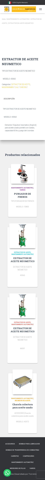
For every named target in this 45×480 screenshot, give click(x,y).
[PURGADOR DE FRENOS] (22, 174)
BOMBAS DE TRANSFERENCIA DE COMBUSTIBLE (22, 450)
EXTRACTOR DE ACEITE (20, 84)
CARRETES (15, 456)
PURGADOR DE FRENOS (22, 195)
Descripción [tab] (9, 99)
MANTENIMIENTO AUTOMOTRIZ (18, 19)
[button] (7, 473)
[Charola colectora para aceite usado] (22, 381)
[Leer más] (33, 212)
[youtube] (30, 3)
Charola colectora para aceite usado (22, 406)
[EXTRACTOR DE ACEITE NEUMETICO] (22, 235)
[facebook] (33, 3)
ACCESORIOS (10, 444)
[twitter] (36, 3)
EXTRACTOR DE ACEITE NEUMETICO (22, 260)
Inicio (3, 19)
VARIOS (22, 190)
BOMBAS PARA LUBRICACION (29, 444)
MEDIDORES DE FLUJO (18, 468)
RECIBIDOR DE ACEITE (22, 400)
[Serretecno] (20, 9)
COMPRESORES (28, 456)
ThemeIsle (32, 474)
